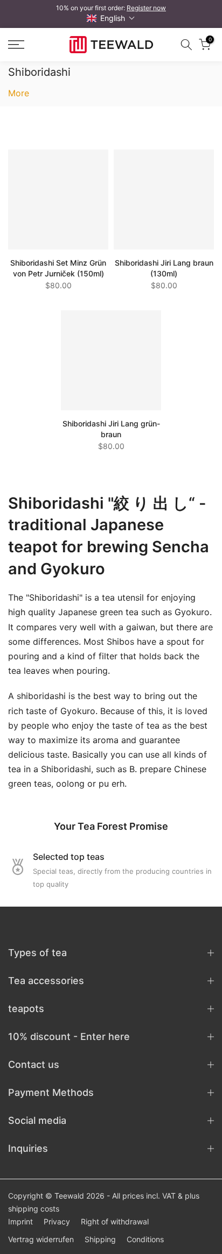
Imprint (20, 1221)
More (18, 93)
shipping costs (33, 1208)
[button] (111, 18)
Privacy (57, 1221)
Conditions (145, 1239)
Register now (146, 8)
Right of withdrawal (115, 1221)
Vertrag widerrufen (41, 1239)
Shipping (100, 1239)
